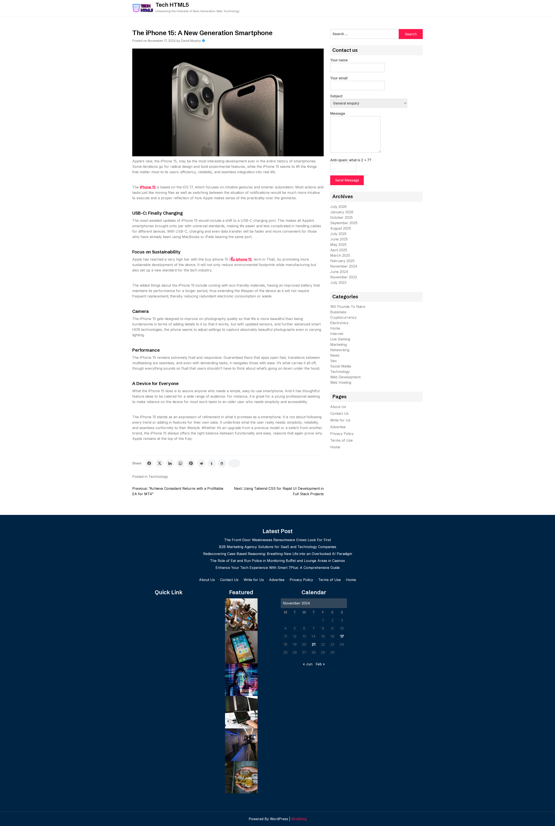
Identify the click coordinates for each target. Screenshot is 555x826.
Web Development (345, 377)
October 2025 (341, 217)
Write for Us (340, 420)
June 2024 (339, 271)
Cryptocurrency (343, 317)
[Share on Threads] (222, 463)
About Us (338, 407)
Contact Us (339, 413)
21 (313, 644)
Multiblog (299, 819)
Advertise (338, 427)
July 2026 (338, 206)
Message (337, 113)
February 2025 (342, 261)
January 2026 (341, 212)
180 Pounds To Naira (347, 306)
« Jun (307, 664)
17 (342, 636)
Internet (336, 333)
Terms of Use (341, 440)
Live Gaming (340, 339)
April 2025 (338, 250)
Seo (333, 361)
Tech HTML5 (172, 5)
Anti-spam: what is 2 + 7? (350, 160)
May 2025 (338, 244)
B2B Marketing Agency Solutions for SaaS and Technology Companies (277, 547)
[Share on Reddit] (201, 463)
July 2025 (338, 234)
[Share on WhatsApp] (180, 463)
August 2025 (340, 228)
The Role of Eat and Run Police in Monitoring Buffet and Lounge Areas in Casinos (277, 560)
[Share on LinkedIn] (170, 463)
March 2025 (340, 255)
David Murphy (191, 40)
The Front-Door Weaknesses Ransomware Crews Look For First (277, 540)
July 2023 (338, 282)
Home (335, 328)
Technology (158, 476)
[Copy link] (234, 463)
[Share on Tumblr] (211, 463)
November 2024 (343, 266)
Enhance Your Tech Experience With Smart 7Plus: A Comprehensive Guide (277, 567)
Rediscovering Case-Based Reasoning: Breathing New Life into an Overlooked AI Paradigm (277, 554)
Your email (339, 78)
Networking (339, 350)
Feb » (320, 664)
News (335, 355)
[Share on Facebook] (149, 463)
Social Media (340, 366)
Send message (347, 180)
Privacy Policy (342, 433)
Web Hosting (340, 382)
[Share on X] (159, 463)
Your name (339, 60)
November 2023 (343, 277)
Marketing (338, 344)
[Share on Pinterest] (191, 463)
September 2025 (343, 223)
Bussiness (338, 312)
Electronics (339, 323)
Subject (336, 96)
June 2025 (339, 239)
